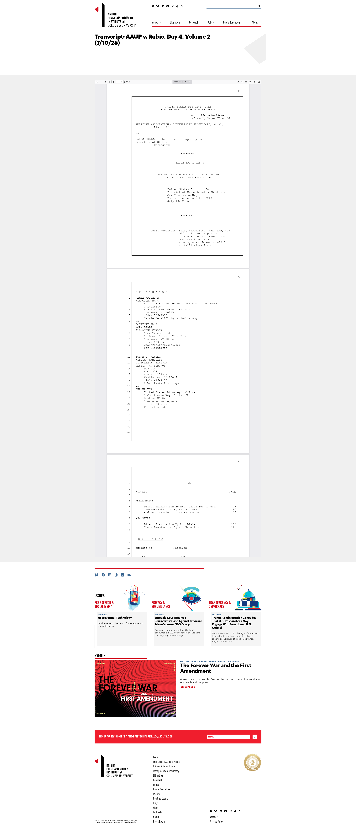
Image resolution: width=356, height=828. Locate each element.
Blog (155, 803)
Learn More (187, 687)
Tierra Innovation (112, 822)
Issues (155, 22)
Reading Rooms (160, 798)
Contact (214, 817)
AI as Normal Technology (115, 617)
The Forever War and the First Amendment (215, 668)
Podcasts (157, 812)
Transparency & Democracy (220, 604)
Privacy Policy (216, 821)
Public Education (231, 22)
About (255, 22)
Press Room (159, 821)
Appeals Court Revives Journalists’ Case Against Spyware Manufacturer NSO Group (178, 621)
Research (193, 22)
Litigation (175, 22)
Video (156, 807)
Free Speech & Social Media (104, 604)
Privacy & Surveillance (161, 604)
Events (156, 794)
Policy (211, 22)
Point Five (134, 820)
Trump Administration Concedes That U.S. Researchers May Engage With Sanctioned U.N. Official (234, 622)
